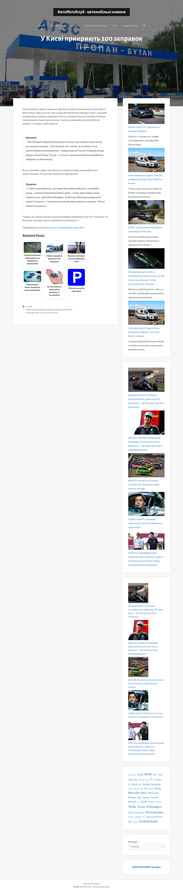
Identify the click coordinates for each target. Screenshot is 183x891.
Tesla (132, 807)
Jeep (141, 789)
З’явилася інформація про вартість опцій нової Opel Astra (49, 310)
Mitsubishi (153, 793)
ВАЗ (143, 817)
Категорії (132, 842)
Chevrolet (132, 779)
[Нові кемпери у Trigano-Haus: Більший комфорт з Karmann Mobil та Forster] (146, 313)
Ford (134, 784)
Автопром (139, 812)
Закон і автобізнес (58, 26)
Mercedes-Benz (137, 792)
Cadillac (160, 775)
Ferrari (158, 779)
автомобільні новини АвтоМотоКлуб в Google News (61, 228)
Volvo (131, 812)
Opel (139, 797)
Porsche (154, 797)
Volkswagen (154, 806)
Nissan (132, 797)
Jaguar (136, 789)
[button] (144, 25)
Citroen (141, 780)
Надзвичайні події (130, 26)
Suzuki (158, 802)
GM (139, 785)
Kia (146, 788)
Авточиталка (154, 812)
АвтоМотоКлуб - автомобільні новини (91, 12)
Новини (41, 26)
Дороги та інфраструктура (96, 26)
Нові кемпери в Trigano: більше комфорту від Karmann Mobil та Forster (145, 179)
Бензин (138, 817)
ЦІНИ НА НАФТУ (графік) (146, 867)
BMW (148, 774)
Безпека (131, 817)
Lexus (151, 789)
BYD (154, 775)
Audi (140, 774)
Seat (138, 802)
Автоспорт (75, 26)
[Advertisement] (91, 69)
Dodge (147, 780)
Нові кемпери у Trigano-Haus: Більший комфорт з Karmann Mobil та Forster (144, 332)
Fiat (129, 785)
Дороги (135, 822)
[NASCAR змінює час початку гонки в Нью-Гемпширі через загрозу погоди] (146, 466)
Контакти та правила (91, 884)
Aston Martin (132, 775)
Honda (146, 784)
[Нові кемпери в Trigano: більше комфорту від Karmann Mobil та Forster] (146, 160)
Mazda (157, 788)
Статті (114, 26)
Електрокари (148, 821)
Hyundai (156, 784)
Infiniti (130, 789)
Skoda (144, 801)
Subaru (151, 802)
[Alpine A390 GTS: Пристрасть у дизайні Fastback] (146, 114)
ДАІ (130, 822)
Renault (132, 801)
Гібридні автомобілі (154, 817)
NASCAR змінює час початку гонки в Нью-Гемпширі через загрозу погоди (144, 484)
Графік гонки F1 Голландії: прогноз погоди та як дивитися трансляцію (145, 523)
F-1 (152, 779)
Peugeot (146, 798)
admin (100, 47)
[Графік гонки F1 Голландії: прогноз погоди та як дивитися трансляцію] (146, 504)
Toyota (141, 806)
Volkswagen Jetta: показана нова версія (42, 313)
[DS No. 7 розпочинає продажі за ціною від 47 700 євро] (146, 212)
